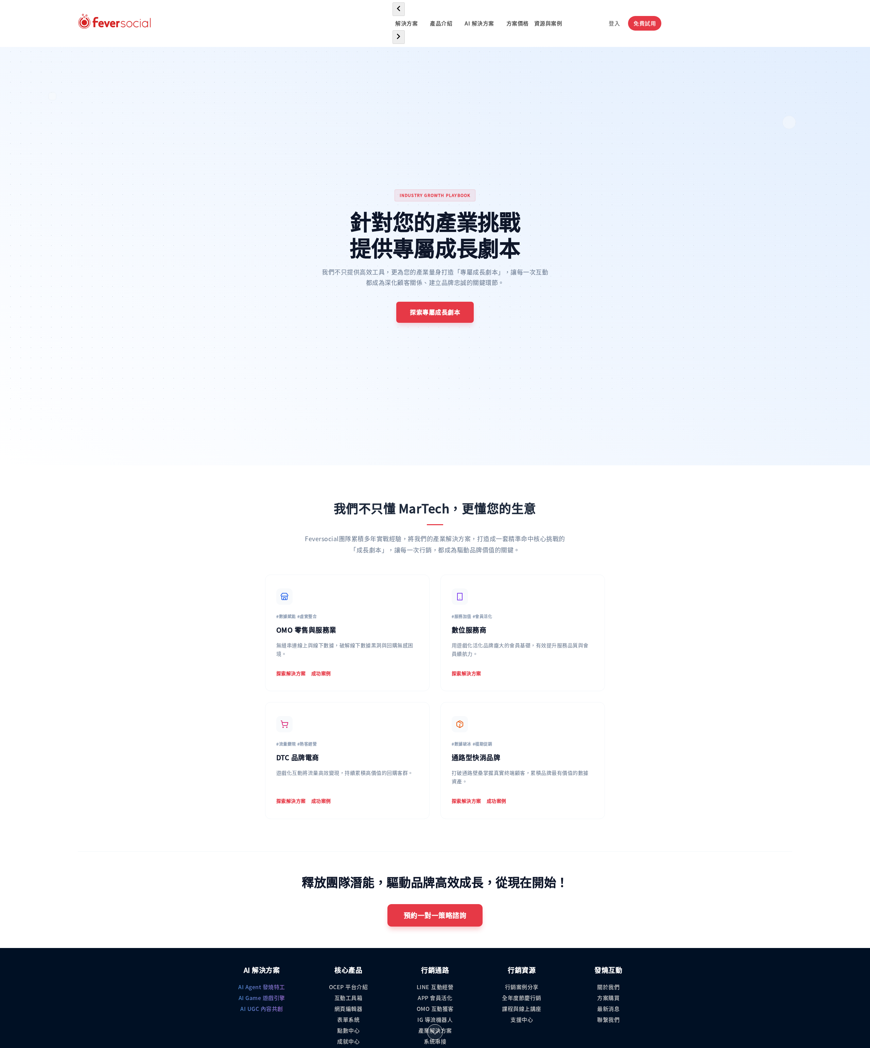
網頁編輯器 (348, 1008)
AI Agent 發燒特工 (261, 987)
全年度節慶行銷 (521, 998)
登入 (614, 23)
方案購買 (608, 998)
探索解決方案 (291, 673)
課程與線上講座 (521, 1008)
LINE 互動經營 (435, 987)
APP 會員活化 (435, 998)
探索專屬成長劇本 (435, 312)
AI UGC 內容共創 (261, 1008)
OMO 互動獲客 (435, 1008)
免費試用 (644, 23)
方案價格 (517, 23)
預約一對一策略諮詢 (435, 915)
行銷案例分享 (522, 987)
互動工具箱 (348, 998)
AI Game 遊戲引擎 (262, 998)
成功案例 (321, 673)
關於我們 (608, 987)
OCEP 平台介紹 (348, 987)
